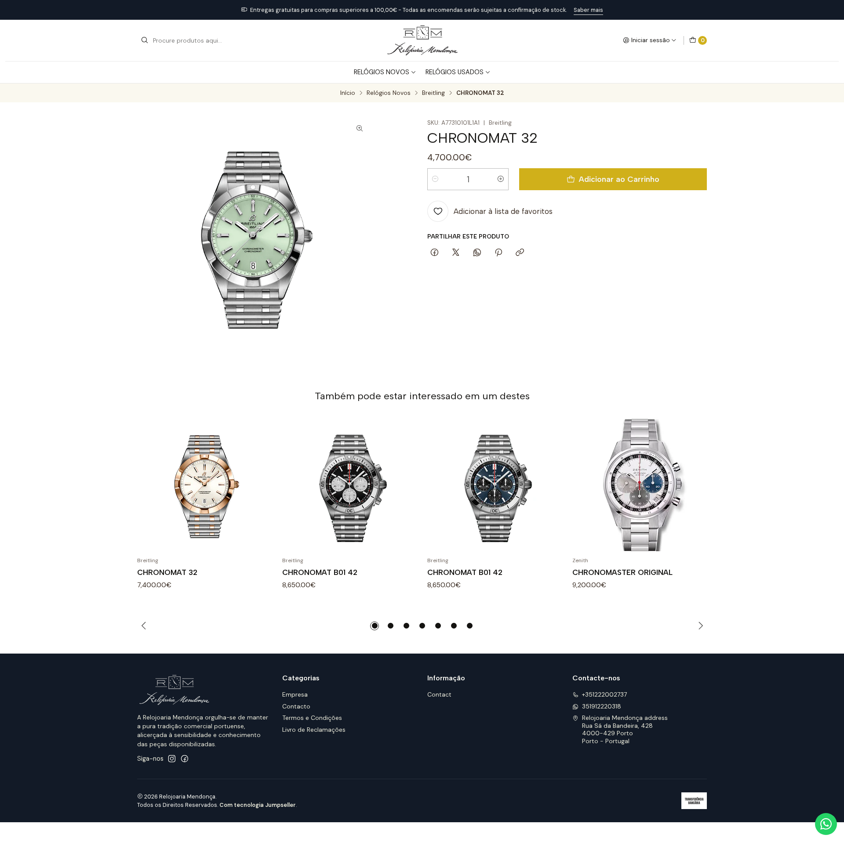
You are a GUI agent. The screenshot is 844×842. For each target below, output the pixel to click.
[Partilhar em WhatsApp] (477, 253)
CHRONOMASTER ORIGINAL (622, 572)
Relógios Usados (455, 72)
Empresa (295, 694)
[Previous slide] (143, 626)
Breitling (433, 93)
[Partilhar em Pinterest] (498, 253)
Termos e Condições (312, 718)
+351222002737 (604, 694)
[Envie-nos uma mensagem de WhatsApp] (826, 824)
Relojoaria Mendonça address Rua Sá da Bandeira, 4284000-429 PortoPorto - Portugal (625, 729)
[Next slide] (700, 626)
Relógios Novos (381, 72)
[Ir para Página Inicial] (421, 40)
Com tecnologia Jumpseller (257, 805)
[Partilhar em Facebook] (434, 253)
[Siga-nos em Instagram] (171, 758)
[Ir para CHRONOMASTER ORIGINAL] (639, 484)
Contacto (296, 706)
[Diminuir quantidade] (435, 179)
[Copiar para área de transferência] (520, 253)
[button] (374, 626)
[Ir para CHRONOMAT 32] (204, 484)
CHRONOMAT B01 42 (319, 572)
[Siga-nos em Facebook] (184, 758)
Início (347, 93)
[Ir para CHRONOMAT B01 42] (349, 484)
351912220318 (601, 706)
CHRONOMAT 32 (167, 572)
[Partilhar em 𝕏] (455, 253)
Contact (439, 694)
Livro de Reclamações (314, 730)
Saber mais (588, 10)
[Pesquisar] (144, 40)
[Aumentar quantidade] (500, 179)
